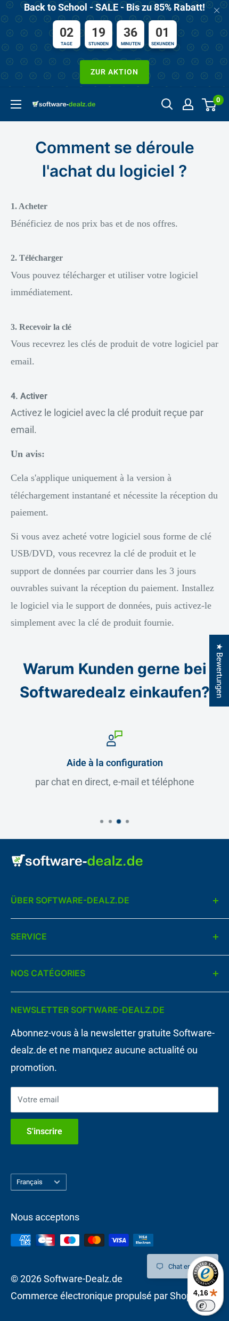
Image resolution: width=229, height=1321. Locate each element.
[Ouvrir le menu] (16, 104)
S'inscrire (44, 1131)
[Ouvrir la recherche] (167, 104)
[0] (209, 104)
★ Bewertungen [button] (219, 670)
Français (30, 1182)
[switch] (205, 1305)
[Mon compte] (188, 104)
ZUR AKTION (114, 72)
